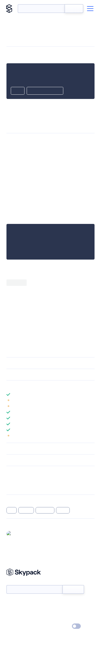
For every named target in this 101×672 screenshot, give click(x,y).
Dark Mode (60, 626)
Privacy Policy (17, 626)
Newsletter (15, 582)
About (11, 610)
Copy (17, 91)
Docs (10, 603)
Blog (55, 610)
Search (74, 8)
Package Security (20, 479)
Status (57, 603)
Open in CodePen (45, 91)
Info (91, 400)
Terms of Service (65, 618)
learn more (45, 386)
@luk (18, 533)
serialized (45, 510)
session (26, 510)
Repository (15, 486)
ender (63, 510)
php (11, 510)
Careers (12, 618)
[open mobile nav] (90, 8)
